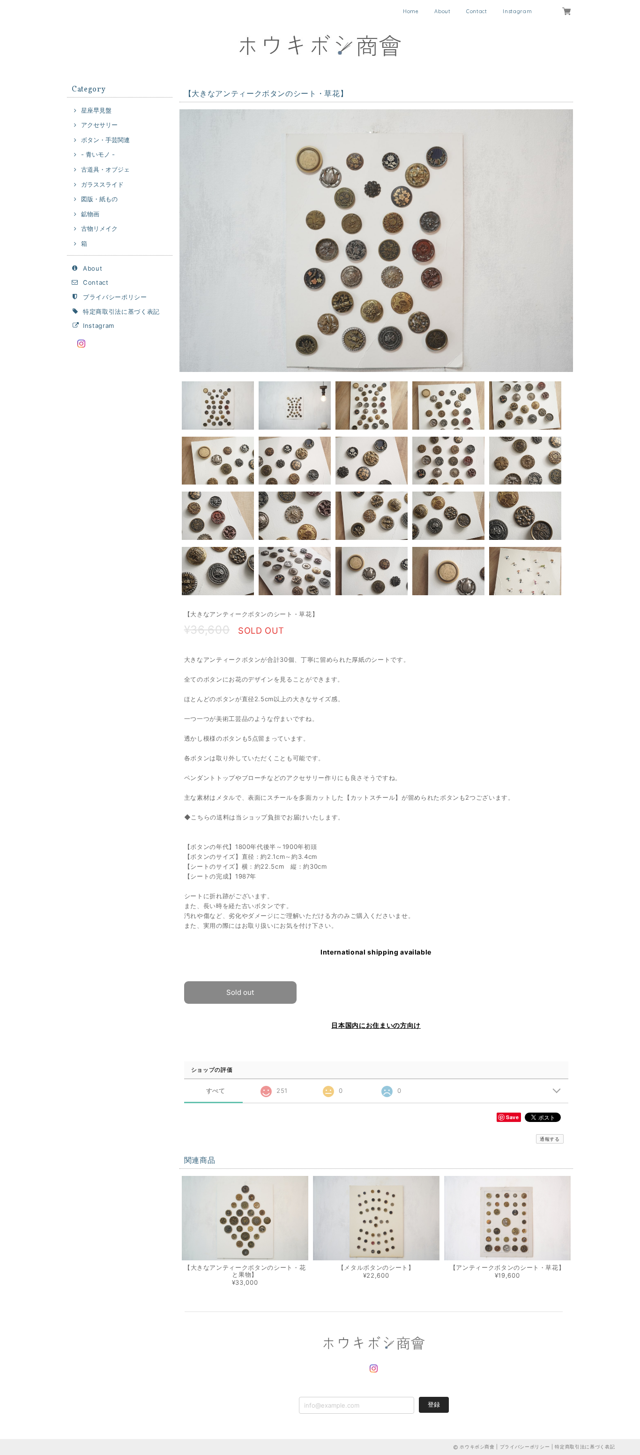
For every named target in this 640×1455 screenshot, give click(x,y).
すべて (215, 1091)
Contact (476, 11)
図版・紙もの (99, 199)
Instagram (517, 11)
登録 (434, 1404)
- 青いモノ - (98, 154)
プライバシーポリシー (115, 297)
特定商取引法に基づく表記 (121, 311)
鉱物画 (90, 214)
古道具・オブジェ (105, 169)
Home (411, 11)
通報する (550, 1139)
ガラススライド (102, 184)
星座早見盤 (96, 110)
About (442, 11)
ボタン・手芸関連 (105, 140)
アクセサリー (99, 125)
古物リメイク (99, 228)
